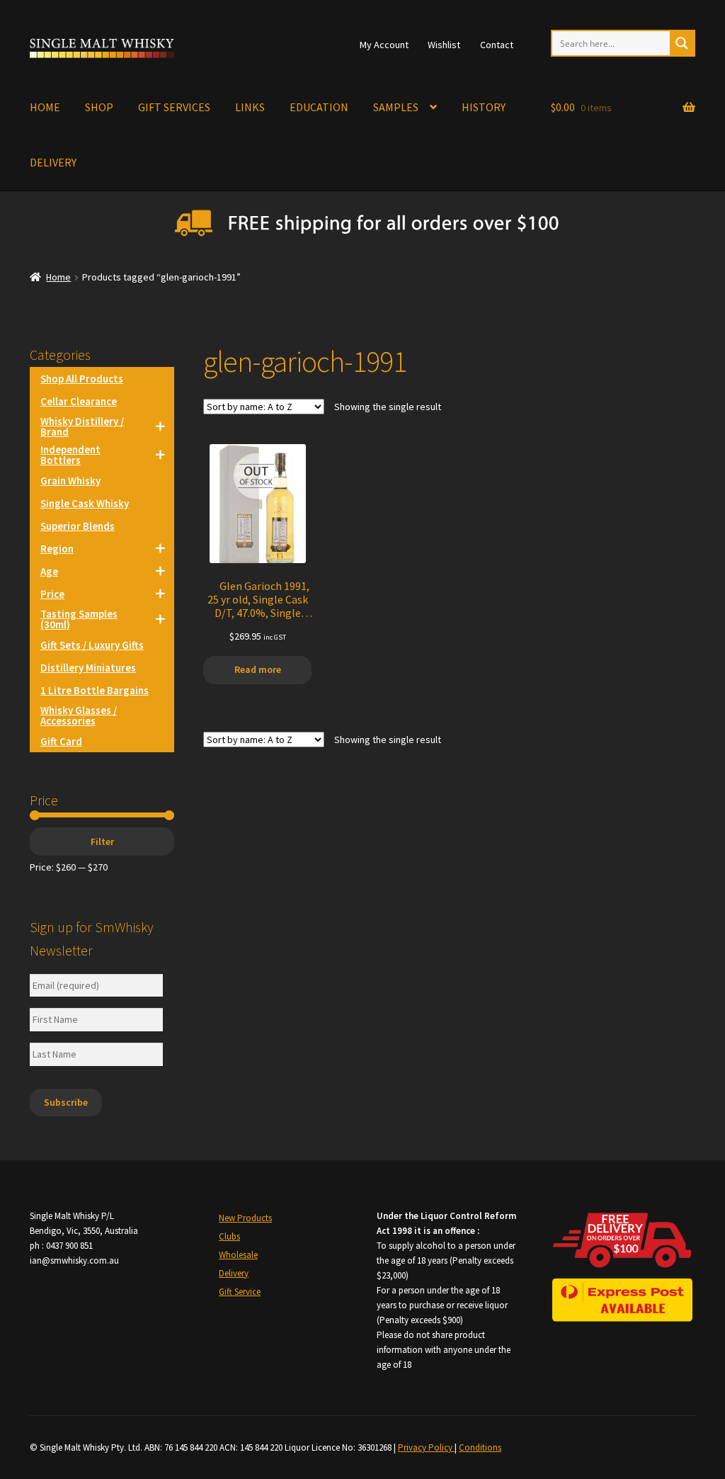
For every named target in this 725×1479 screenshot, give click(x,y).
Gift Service (240, 1292)
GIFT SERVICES (174, 107)
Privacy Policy (426, 1447)
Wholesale (238, 1255)
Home (58, 277)
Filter (102, 841)
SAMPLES (395, 107)
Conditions (480, 1447)
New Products (245, 1218)
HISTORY (484, 107)
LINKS (250, 107)
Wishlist (444, 44)
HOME (45, 107)
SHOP (99, 107)
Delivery (234, 1273)
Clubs (229, 1236)
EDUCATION (319, 107)
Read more (257, 669)
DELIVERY (53, 162)
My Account (384, 44)
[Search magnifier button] (682, 43)
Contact (496, 44)
